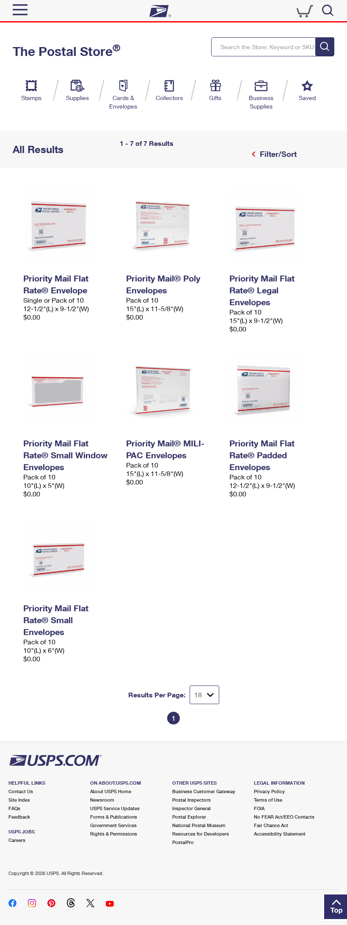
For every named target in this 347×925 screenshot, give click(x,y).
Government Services (113, 825)
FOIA (259, 808)
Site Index (19, 799)
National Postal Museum (199, 825)
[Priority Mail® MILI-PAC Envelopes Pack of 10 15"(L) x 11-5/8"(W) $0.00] (173, 390)
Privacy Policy (269, 791)
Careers (16, 840)
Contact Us (20, 791)
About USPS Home (110, 791)
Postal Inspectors (191, 799)
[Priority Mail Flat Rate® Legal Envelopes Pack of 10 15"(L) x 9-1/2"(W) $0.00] (276, 225)
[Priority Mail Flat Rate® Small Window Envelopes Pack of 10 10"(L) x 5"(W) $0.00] (70, 390)
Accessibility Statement (280, 833)
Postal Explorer (189, 816)
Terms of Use (268, 799)
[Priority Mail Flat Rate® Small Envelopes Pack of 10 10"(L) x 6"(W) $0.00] (70, 555)
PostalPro (183, 842)
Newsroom (102, 799)
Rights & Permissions (113, 833)
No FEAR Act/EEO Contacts (284, 816)
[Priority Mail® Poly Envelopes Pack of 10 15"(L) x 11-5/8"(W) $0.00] (173, 225)
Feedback (19, 816)
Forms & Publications (113, 816)
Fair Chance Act (271, 825)
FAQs (14, 808)
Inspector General (191, 808)
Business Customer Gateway (203, 791)
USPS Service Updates (115, 808)
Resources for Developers (200, 833)
